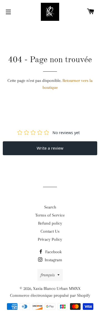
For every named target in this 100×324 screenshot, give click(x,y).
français (48, 274)
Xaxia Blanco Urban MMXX (57, 288)
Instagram (53, 259)
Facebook (53, 251)
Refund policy (50, 223)
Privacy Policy (50, 239)
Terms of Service (50, 215)
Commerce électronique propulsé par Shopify (50, 295)
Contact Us (50, 231)
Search (50, 207)
